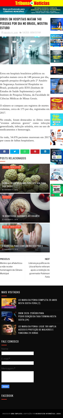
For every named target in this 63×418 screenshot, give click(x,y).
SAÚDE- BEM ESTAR (31, 33)
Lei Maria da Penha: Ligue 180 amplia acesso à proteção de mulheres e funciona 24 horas (37, 329)
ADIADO (7, 197)
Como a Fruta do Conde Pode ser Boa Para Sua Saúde (24, 184)
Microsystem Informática (45, 413)
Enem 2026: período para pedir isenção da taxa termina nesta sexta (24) (37, 316)
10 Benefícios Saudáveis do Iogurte (21, 216)
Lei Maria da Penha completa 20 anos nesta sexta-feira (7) (37, 301)
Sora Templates (16, 413)
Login (58, 413)
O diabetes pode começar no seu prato (22, 245)
